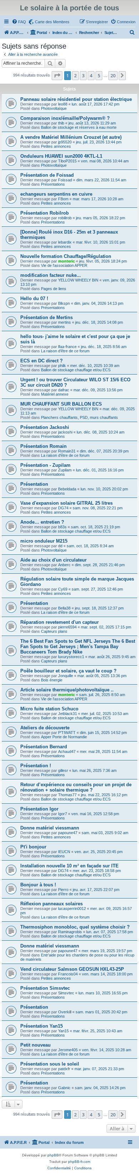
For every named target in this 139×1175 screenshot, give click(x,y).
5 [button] (99, 75)
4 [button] (91, 75)
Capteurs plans (54, 631)
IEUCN (64, 852)
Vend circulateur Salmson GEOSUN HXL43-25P (72, 969)
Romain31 (67, 451)
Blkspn (64, 303)
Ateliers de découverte (45, 727)
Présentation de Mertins (46, 317)
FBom (63, 199)
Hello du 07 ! (34, 298)
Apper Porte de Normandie (64, 737)
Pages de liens (53, 289)
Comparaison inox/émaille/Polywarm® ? (65, 118)
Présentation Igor (39, 809)
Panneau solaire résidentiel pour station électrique (76, 99)
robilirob (65, 218)
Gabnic (64, 1088)
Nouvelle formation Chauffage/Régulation (65, 256)
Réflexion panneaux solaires (51, 903)
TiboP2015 (67, 161)
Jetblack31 (67, 713)
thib (61, 123)
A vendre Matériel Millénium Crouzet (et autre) (71, 137)
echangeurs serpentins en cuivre (56, 194)
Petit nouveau (35, 1045)
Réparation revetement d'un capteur (59, 622)
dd (60, 546)
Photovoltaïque (54, 108)
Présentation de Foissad (47, 175)
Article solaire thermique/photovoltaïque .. (67, 689)
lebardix (65, 242)
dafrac (63, 390)
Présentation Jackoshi (44, 427)
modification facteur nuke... (50, 275)
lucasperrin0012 (72, 908)
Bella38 (64, 608)
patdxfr (64, 1069)
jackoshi (65, 432)
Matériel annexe (54, 394)
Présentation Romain (43, 446)
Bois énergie (51, 680)
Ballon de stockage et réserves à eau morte (79, 127)
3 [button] (83, 75)
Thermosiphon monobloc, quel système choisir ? (75, 927)
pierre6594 (67, 627)
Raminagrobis (70, 932)
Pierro (63, 889)
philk (62, 365)
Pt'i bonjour (33, 847)
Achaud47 (67, 751)
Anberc (64, 565)
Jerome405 (68, 1050)
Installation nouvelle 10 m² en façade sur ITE (69, 865)
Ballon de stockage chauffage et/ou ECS (75, 370)
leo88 (62, 104)
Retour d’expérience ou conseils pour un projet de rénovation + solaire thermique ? (76, 787)
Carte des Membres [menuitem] (52, 22)
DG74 (63, 508)
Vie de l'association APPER (64, 265)
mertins (64, 322)
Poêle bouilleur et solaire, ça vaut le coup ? (68, 671)
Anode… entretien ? (42, 522)
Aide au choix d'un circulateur (53, 560)
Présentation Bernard (43, 746)
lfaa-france (67, 346)
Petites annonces (56, 146)
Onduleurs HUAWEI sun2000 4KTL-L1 (61, 156)
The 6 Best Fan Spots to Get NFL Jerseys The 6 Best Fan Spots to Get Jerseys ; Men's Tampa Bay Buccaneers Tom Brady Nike (77, 646)
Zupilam (65, 470)
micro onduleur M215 (43, 541)
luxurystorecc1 (71, 657)
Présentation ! (35, 765)
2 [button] (75, 75)
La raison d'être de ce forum (65, 351)
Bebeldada (67, 489)
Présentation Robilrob (44, 213)
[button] (57, 75)
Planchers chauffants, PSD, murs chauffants (79, 417)
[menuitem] (19, 22)
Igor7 (62, 814)
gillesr (63, 770)
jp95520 (65, 142)
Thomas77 (67, 795)
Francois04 (68, 974)
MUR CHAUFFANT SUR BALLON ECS (61, 404)
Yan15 (63, 1031)
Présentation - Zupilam (45, 465)
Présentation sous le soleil (49, 1064)
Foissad (65, 180)
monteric (66, 261)
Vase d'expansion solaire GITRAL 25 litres (66, 503)
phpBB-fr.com (79, 1162)
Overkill (64, 1012)
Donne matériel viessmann (49, 828)
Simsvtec (66, 993)
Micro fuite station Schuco (49, 708)
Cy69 (62, 589)
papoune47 (67, 833)
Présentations (53, 184)
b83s (62, 527)
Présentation (34, 484)
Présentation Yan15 (41, 1026)
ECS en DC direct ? (41, 360)
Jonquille (65, 676)
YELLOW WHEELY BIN (78, 280)
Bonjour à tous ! (38, 884)
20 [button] (112, 75)
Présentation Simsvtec (45, 988)
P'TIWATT (67, 732)
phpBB (53, 1155)
